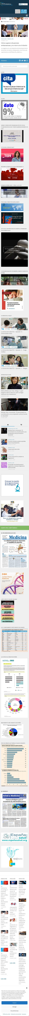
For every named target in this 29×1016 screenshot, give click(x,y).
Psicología (3, 39)
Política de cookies (6, 1014)
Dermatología (11, 447)
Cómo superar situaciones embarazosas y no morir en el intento (14, 44)
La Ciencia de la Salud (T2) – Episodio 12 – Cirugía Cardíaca (13, 351)
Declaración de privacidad (16, 1014)
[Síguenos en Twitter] (22, 60)
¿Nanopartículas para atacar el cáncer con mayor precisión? (13, 910)
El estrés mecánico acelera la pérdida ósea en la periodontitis (17, 442)
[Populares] (7, 424)
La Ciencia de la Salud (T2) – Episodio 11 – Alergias (14, 368)
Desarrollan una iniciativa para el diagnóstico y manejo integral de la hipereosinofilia (16, 466)
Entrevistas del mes (13, 428)
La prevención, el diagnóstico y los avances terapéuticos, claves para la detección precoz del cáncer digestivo (13, 931)
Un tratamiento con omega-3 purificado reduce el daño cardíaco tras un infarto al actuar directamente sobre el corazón (4, 895)
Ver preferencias (14, 1011)
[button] (27, 988)
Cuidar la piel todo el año (14, 449)
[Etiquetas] (21, 424)
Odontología (11, 439)
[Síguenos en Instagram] (27, 60)
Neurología (11, 455)
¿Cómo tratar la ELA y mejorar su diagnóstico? (16, 457)
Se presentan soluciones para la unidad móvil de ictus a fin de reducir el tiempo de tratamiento (22, 943)
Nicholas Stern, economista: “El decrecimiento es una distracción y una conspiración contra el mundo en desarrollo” (14, 414)
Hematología (11, 463)
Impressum (24, 1014)
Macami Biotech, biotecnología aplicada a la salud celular (22, 889)
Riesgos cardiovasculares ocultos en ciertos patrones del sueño (4, 920)
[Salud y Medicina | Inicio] (14, 4)
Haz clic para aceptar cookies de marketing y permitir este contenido (14, 192)
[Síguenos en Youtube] (25, 60)
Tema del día (10, 39)
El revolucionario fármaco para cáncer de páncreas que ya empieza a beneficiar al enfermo (13, 892)
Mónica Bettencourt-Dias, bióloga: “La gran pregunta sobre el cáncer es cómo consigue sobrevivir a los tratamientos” (12, 392)
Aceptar (14, 1003)
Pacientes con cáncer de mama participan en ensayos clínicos (13, 952)
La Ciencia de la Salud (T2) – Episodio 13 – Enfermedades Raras (12, 332)
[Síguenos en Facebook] (20, 60)
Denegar (15, 1007)
